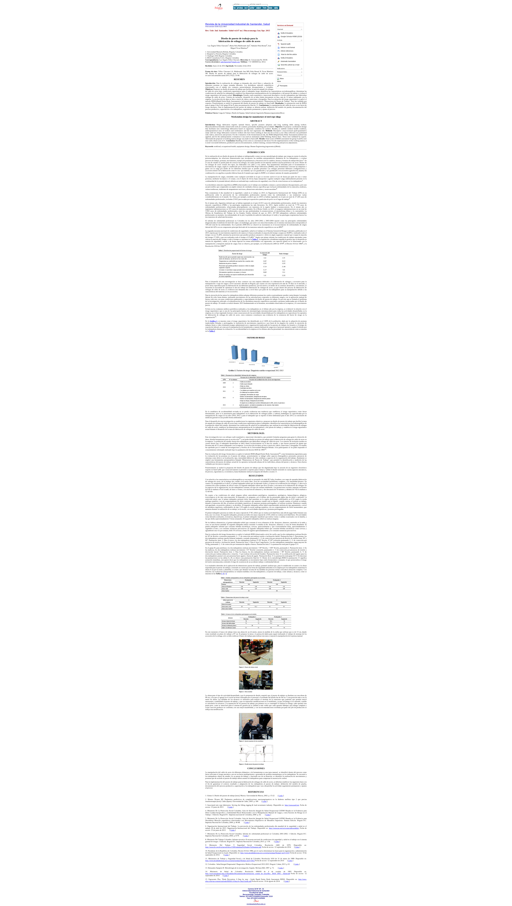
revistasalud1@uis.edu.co (256, 904)
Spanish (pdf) (285, 44)
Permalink (283, 86)
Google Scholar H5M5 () (291, 36)
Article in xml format (288, 47)
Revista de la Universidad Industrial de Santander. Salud (237, 24)
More (282, 79)
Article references (287, 51)
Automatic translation (288, 61)
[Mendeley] (278, 79)
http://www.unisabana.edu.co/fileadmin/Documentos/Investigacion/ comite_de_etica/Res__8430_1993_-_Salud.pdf (247, 874)
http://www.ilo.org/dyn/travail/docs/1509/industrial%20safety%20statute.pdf (233, 847)
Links (281, 796)
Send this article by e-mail (290, 65)
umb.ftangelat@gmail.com (230, 62)
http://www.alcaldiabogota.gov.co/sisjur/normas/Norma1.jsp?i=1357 (265, 853)
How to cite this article (289, 54)
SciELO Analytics (287, 33)
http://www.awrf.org (292, 805)
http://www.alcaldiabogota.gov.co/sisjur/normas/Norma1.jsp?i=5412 (230, 861)
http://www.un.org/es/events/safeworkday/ (284, 828)
